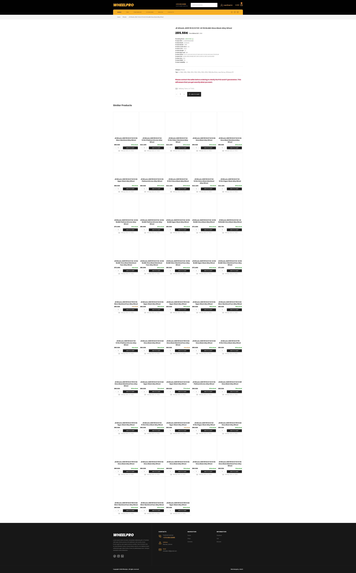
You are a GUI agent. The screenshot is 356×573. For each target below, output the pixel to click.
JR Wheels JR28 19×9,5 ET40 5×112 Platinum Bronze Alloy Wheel (152, 180)
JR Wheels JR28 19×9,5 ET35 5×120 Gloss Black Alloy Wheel (126, 463)
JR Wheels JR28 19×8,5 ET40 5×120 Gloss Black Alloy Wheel (152, 342)
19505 (184, 72)
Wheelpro (123, 5)
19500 (181, 72)
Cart (218, 538)
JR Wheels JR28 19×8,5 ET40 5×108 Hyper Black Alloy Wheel (178, 424)
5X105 (188, 56)
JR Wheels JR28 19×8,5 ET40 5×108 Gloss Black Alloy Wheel (230, 383)
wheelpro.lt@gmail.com (170, 551)
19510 (192, 72)
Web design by (235, 569)
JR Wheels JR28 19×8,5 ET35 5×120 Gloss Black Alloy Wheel (230, 424)
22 (188, 54)
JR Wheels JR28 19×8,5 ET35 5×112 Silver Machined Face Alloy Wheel (126, 303)
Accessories (149, 12)
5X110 (194, 56)
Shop (189, 538)
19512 (195, 72)
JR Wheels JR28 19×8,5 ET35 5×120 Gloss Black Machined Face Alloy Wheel (177, 343)
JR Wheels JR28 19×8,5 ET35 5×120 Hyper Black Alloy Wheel (177, 504)
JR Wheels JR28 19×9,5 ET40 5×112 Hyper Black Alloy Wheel (126, 180)
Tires (127, 12)
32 (204, 54)
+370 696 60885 (169, 538)
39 (216, 54)
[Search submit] (215, 5)
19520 (209, 72)
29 (199, 54)
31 (203, 54)
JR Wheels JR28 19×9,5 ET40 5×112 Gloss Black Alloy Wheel (204, 139)
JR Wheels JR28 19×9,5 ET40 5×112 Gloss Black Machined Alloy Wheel (230, 140)
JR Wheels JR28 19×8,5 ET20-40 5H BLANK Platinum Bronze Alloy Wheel (126, 222)
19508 (188, 72)
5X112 (198, 56)
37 (213, 54)
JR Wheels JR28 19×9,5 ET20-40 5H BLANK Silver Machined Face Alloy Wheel (178, 263)
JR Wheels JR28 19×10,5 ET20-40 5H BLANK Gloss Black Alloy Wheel (230, 221)
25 (193, 54)
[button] (130, 147)
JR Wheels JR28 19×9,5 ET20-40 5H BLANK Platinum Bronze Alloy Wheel (152, 222)
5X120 (212, 56)
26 (194, 54)
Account (219, 541)
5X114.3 (202, 56)
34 (208, 54)
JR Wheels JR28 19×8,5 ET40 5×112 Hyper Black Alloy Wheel (152, 303)
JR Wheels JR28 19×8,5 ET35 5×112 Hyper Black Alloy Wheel (126, 424)
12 (185, 50)
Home (118, 17)
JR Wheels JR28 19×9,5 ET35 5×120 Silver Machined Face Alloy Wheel (126, 504)
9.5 (184, 60)
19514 (199, 72)
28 (198, 54)
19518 (206, 72)
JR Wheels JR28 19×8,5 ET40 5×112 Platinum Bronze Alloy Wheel (204, 383)
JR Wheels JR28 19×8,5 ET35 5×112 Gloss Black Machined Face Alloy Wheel (126, 384)
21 (186, 54)
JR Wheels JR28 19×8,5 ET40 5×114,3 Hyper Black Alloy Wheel (230, 180)
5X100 (184, 56)
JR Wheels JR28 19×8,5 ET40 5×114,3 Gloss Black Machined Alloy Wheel (204, 181)
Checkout (219, 535)
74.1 (189, 46)
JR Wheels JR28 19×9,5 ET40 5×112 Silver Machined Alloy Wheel (126, 139)
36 (211, 54)
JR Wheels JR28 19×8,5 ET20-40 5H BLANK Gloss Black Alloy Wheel (204, 221)
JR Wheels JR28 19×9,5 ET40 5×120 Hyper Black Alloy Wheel (178, 383)
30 (201, 54)
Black (185, 48)
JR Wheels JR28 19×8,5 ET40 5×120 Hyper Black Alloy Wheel (152, 383)
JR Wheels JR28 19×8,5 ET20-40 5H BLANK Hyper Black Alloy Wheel (204, 262)
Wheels (119, 12)
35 (209, 54)
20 (184, 54)
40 (218, 54)
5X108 (191, 56)
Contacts (171, 12)
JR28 (185, 44)
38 (214, 54)
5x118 (209, 56)
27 (196, 54)
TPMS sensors (137, 12)
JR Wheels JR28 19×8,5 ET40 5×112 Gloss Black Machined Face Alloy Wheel (230, 464)
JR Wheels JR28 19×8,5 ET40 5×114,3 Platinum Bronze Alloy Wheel (152, 140)
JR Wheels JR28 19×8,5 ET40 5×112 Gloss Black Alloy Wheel (204, 463)
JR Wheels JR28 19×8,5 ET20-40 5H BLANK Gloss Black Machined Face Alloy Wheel (126, 263)
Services (160, 12)
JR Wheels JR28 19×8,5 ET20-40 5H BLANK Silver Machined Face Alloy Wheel (230, 263)
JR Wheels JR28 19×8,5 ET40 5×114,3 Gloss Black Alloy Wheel (178, 180)
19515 (202, 72)
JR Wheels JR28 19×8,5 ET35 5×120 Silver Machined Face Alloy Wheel (230, 303)
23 (189, 54)
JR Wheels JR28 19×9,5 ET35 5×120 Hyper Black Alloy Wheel (177, 303)
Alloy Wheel (214, 72)
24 (191, 54)
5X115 (206, 56)
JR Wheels (186, 42)
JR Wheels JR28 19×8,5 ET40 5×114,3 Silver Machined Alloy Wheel (178, 140)
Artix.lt (241, 569)
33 (206, 54)
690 (187, 52)
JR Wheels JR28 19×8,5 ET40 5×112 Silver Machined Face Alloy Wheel (152, 504)
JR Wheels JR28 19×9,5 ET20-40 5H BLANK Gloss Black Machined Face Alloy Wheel (152, 263)
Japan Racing (221, 72)
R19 (184, 58)
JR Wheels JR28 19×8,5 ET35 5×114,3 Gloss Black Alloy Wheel (230, 342)
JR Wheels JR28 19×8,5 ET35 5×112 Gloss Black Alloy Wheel (152, 463)
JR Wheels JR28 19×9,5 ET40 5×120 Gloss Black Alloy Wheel (204, 342)
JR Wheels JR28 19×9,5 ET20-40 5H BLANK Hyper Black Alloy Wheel (178, 221)
